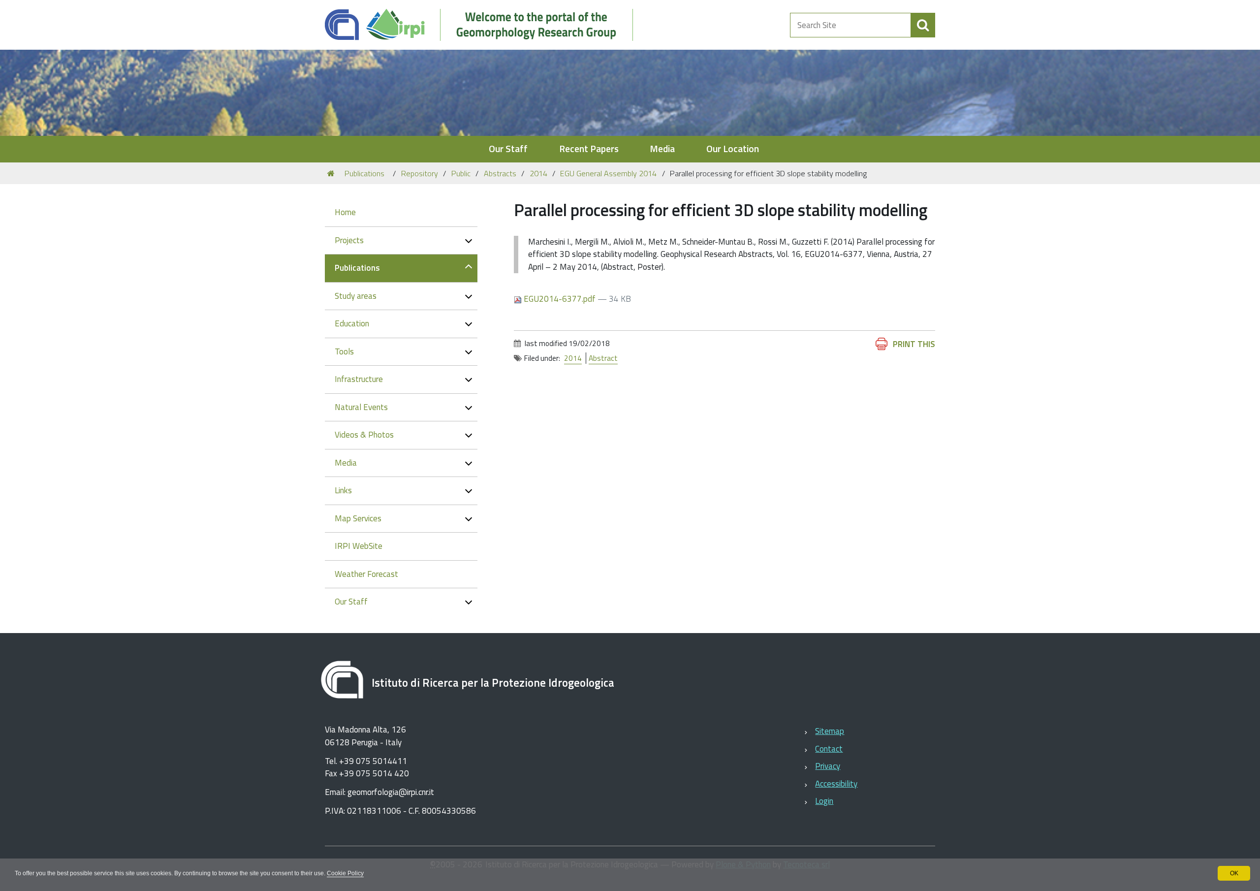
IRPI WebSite (358, 546)
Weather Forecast (366, 574)
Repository (419, 173)
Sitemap (829, 731)
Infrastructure (359, 379)
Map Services (358, 518)
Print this (914, 344)
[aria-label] (923, 25)
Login (824, 801)
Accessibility (836, 783)
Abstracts (500, 173)
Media (662, 149)
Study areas (356, 295)
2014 (538, 173)
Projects (349, 240)
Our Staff (508, 149)
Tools (344, 351)
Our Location (732, 149)
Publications (364, 173)
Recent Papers (589, 149)
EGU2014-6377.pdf (560, 298)
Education (352, 323)
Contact (829, 748)
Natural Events (361, 407)
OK (1234, 873)
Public (461, 173)
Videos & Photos (364, 434)
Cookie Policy (345, 873)
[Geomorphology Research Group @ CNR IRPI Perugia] (484, 25)
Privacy (827, 766)
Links (343, 490)
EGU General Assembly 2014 (608, 173)
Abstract (603, 358)
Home (345, 212)
